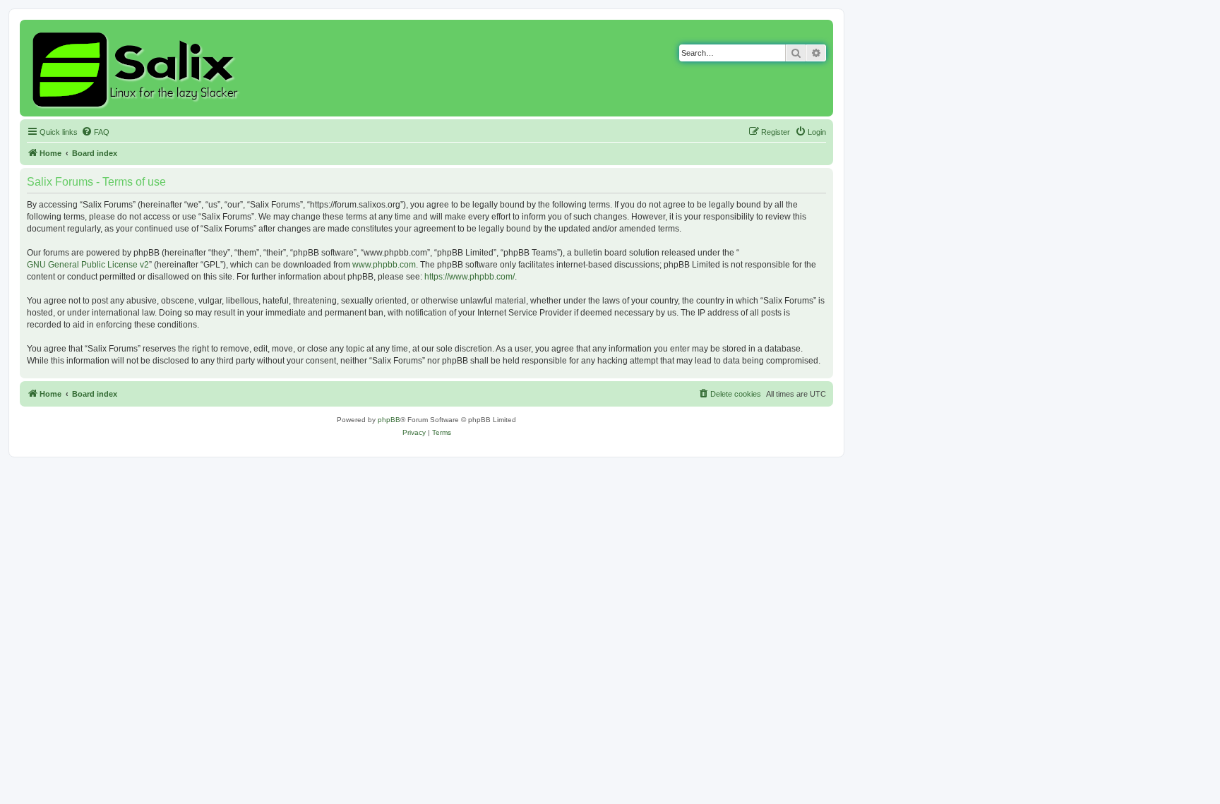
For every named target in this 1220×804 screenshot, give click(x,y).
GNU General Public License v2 (88, 265)
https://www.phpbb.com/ (469, 277)
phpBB (389, 420)
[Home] (137, 68)
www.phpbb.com (384, 265)
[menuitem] (95, 132)
